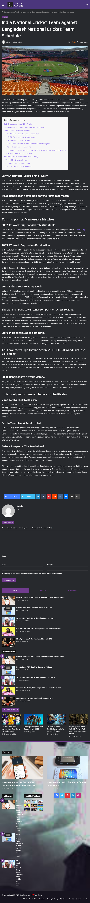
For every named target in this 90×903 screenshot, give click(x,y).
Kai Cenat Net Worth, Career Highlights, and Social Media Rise (38, 628)
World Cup (81, 230)
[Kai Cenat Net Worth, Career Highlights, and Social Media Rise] (8, 631)
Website (50, 565)
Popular (43, 590)
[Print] (77, 496)
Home (5, 12)
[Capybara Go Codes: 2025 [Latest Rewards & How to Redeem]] (40, 809)
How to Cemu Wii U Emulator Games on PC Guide (34, 608)
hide (22, 120)
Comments (72, 590)
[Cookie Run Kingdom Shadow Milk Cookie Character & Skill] (27, 809)
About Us (41, 899)
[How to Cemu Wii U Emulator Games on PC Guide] (8, 611)
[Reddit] (54, 496)
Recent (16, 590)
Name (4, 556)
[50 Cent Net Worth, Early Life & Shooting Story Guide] (8, 621)
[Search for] (87, 5)
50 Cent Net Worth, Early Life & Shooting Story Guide (35, 618)
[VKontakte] (60, 496)
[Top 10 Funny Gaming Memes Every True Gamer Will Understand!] (11, 719)
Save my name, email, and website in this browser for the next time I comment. (33, 573)
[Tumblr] (43, 496)
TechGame (38, 895)
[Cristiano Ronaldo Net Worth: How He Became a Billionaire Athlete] (40, 805)
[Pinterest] (49, 496)
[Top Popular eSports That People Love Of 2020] (33, 719)
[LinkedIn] (38, 496)
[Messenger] (66, 496)
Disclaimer (63, 899)
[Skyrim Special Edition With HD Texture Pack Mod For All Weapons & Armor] (78, 719)
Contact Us (73, 899)
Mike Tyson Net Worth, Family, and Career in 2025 (34, 639)
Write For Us (83, 899)
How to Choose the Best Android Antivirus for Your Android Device (40, 597)
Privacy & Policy (52, 899)
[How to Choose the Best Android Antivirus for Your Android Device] (8, 600)
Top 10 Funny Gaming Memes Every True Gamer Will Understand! (11, 729)
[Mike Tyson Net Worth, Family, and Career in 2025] (8, 642)
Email (4, 565)
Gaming (12, 12)
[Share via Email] (71, 496)
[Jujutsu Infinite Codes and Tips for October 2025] (34, 809)
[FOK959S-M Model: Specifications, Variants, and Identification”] (56, 719)
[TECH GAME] (15, 4)
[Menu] (3, 5)
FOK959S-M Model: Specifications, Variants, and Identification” (55, 729)
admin (8, 42)
